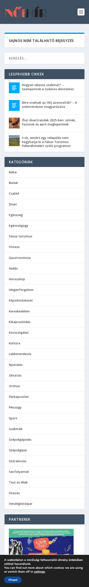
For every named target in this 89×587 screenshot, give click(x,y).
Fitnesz (14, 247)
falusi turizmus (20, 236)
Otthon (14, 386)
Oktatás (15, 375)
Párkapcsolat (19, 397)
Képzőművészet (21, 300)
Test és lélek (18, 482)
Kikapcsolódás (19, 322)
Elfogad (12, 580)
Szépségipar (18, 450)
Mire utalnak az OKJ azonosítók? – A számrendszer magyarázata (49, 104)
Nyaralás (15, 365)
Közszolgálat (19, 332)
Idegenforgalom (21, 290)
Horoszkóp (17, 279)
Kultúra (14, 343)
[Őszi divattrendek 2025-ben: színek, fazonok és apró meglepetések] (14, 123)
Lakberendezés (20, 354)
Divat (13, 204)
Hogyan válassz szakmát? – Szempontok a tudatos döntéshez (48, 87)
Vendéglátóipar (20, 504)
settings (39, 572)
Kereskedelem (19, 311)
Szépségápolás (20, 439)
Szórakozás (17, 461)
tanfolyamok (19, 472)
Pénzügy (15, 407)
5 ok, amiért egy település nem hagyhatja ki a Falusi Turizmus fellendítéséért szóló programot (46, 142)
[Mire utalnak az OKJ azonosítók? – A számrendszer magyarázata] (14, 105)
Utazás (14, 493)
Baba (13, 172)
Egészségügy (18, 225)
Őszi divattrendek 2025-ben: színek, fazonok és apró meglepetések (49, 122)
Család (14, 193)
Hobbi (13, 268)
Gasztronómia (20, 258)
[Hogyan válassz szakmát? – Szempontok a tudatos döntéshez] (14, 87)
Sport (13, 418)
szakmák (15, 429)
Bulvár (13, 183)
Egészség (16, 215)
